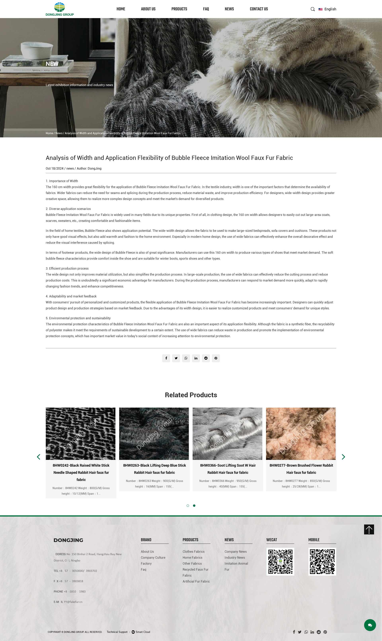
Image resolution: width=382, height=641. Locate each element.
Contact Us (259, 9)
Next (344, 456)
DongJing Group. (74, 632)
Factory (146, 563)
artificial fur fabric (196, 581)
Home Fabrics (192, 557)
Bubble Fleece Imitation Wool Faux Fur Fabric (168, 187)
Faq (206, 9)
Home (121, 9)
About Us (148, 9)
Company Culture (153, 557)
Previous (38, 456)
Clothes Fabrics (180, 17)
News (229, 9)
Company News (233, 17)
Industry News (235, 557)
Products (179, 9)
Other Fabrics (192, 563)
